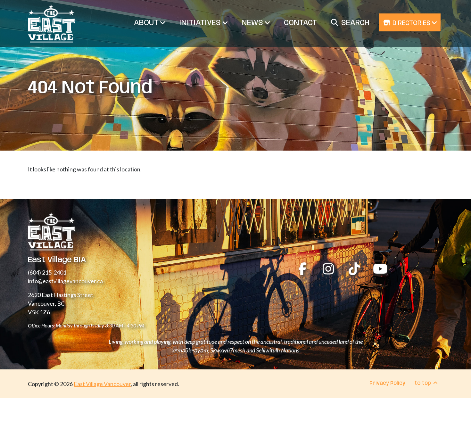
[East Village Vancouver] (51, 23)
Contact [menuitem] (300, 23)
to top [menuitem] (423, 383)
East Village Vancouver (102, 383)
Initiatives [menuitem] (201, 23)
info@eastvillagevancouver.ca (65, 281)
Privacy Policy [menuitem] (387, 383)
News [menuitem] (253, 23)
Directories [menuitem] (411, 23)
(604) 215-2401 (47, 272)
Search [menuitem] (355, 23)
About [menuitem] (147, 23)
